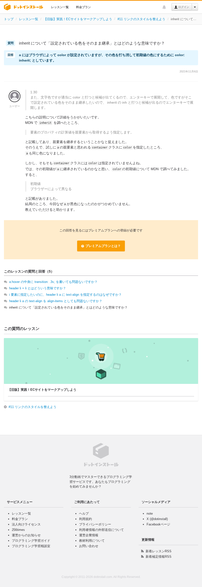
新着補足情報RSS (158, 556)
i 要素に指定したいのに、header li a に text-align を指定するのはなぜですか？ (65, 294)
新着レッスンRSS (158, 551)
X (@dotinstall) (157, 519)
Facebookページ (158, 524)
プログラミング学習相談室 (31, 546)
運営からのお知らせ (26, 535)
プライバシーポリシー (95, 524)
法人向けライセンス (26, 524)
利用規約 (85, 519)
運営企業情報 (88, 535)
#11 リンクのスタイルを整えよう (141, 19)
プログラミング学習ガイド (31, 540)
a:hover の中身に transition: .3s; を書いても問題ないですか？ (53, 282)
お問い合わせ (88, 546)
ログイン (183, 6)
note (150, 513)
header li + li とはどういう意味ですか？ (37, 288)
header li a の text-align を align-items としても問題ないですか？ (55, 301)
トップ (9, 19)
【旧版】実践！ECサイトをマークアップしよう (78, 19)
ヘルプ (84, 513)
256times (18, 530)
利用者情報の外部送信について (101, 530)
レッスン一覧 (60, 7)
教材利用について (92, 540)
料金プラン (83, 7)
